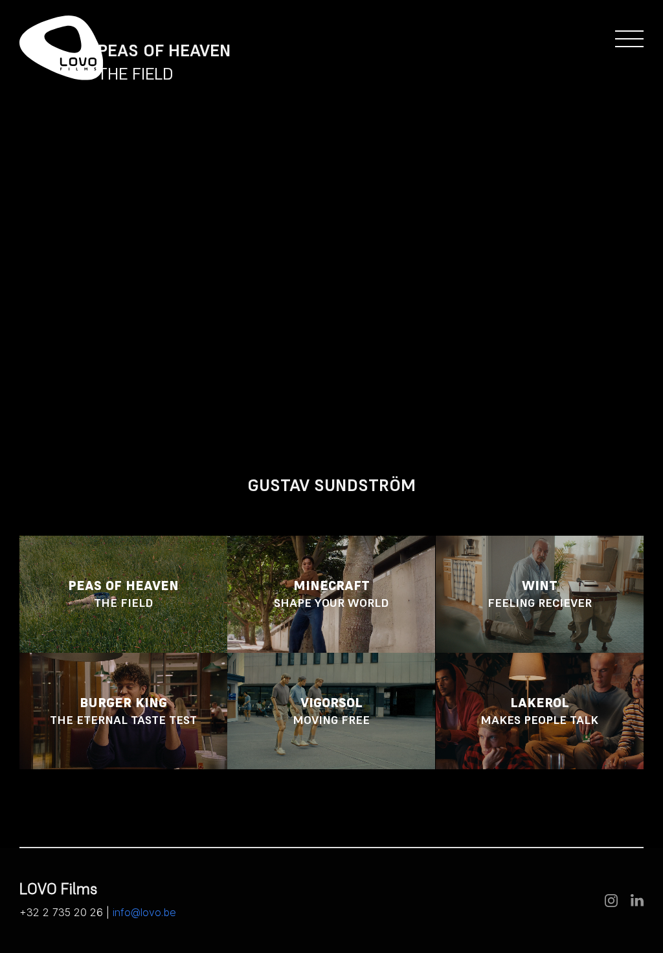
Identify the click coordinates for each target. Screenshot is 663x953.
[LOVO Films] (61, 48)
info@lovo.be (144, 912)
